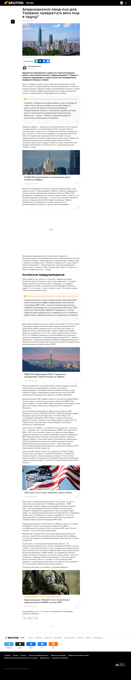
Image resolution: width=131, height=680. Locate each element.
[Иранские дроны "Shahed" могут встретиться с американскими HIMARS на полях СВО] (51, 582)
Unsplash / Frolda (32, 57)
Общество (48, 638)
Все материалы (31, 68)
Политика (38, 638)
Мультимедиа (98, 638)
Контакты (23, 655)
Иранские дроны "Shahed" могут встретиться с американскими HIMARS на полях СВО (47, 601)
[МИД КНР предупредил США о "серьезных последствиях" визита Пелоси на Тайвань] (51, 359)
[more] (77, 122)
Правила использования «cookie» (78, 655)
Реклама (15, 655)
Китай (36, 618)
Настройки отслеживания (60, 658)
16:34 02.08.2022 (27, 21)
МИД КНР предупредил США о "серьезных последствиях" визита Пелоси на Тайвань (45, 375)
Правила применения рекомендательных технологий (21, 658)
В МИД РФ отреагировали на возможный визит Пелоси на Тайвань (47, 178)
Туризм (88, 638)
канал (41, 611)
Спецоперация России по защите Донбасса (42, 597)
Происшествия (69, 638)
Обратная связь (45, 658)
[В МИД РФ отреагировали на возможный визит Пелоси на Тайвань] (51, 162)
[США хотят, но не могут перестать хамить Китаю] (51, 478)
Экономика (58, 638)
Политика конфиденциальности (38, 655)
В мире (30, 638)
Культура (80, 638)
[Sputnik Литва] (14, 5)
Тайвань (30, 618)
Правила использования (58, 655)
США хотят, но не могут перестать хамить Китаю (48, 492)
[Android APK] (120, 665)
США (24, 618)
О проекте (7, 655)
